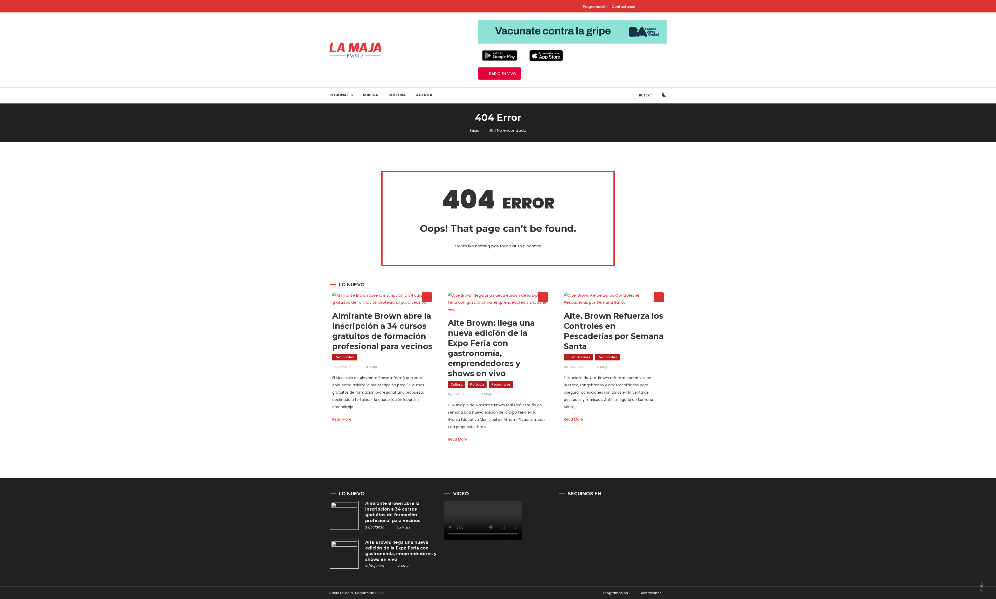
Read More (341, 419)
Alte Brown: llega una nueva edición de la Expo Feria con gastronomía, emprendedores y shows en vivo (401, 551)
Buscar (646, 95)
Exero (379, 592)
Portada (477, 384)
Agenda (424, 94)
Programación (595, 6)
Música (370, 94)
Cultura (397, 94)
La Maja (370, 366)
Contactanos (623, 6)
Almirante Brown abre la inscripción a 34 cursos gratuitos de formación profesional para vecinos (392, 512)
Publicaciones (578, 357)
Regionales (341, 94)
